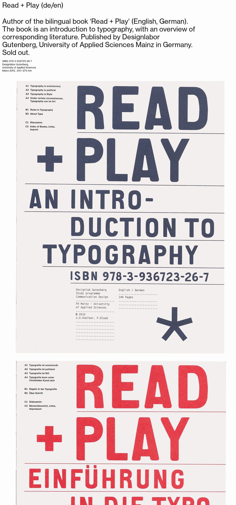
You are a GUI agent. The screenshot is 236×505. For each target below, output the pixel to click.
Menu (11, 5)
